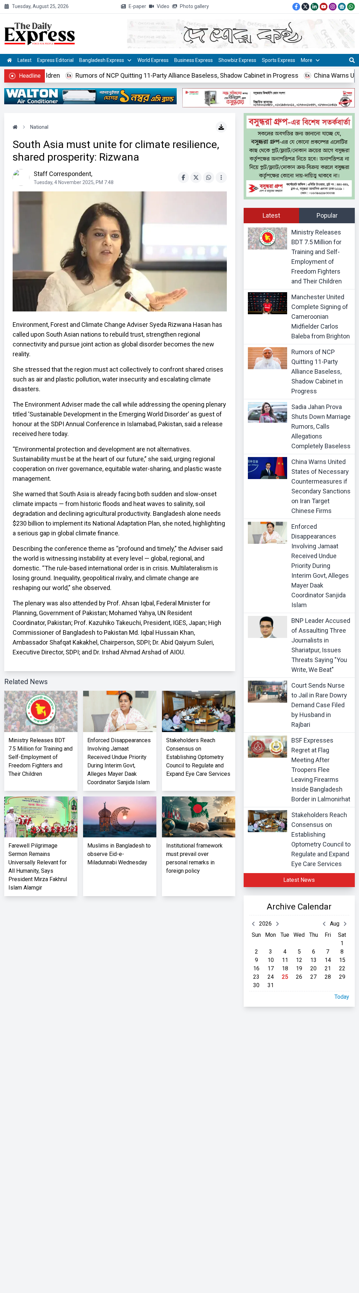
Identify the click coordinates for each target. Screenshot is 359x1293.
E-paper (137, 6)
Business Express (193, 60)
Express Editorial (55, 60)
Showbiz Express (237, 60)
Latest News (299, 880)
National (39, 127)
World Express (153, 60)
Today (341, 996)
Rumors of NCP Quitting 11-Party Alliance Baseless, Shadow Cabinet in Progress (156, 75)
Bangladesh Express (101, 60)
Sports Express (278, 60)
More (306, 60)
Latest (25, 60)
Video (163, 6)
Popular (327, 215)
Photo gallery (194, 6)
